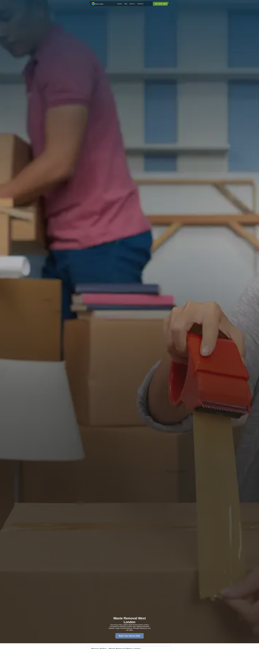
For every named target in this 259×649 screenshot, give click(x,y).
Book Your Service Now (129, 636)
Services (119, 3)
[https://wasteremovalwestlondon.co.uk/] (99, 3)
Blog (126, 3)
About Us (132, 3)
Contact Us (140, 3)
